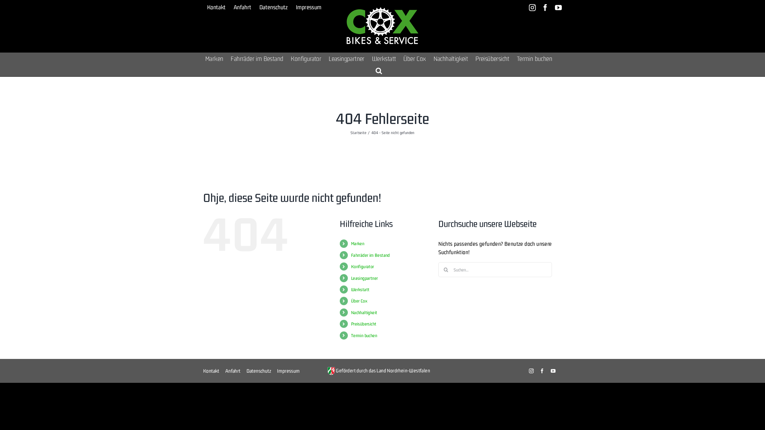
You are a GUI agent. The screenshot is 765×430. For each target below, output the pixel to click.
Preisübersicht (364, 323)
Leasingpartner (364, 278)
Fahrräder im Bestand (370, 255)
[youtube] (553, 370)
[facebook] (542, 370)
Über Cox (359, 300)
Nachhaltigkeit (364, 312)
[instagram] (531, 370)
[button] (379, 70)
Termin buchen (364, 335)
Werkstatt (360, 289)
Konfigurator (362, 266)
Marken (357, 243)
